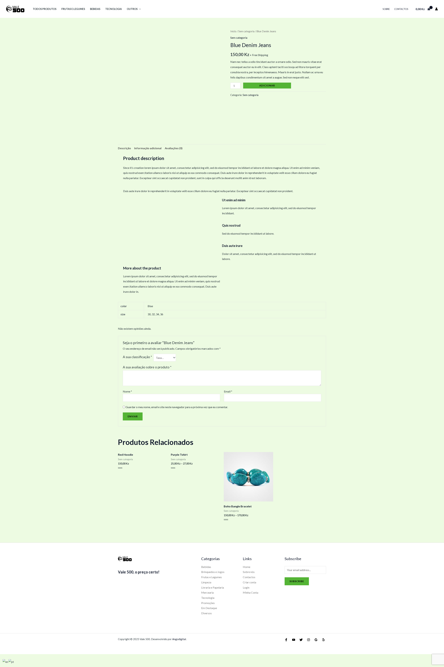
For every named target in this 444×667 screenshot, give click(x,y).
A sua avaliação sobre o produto (147, 367)
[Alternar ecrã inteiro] (15, 658)
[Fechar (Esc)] (35, 658)
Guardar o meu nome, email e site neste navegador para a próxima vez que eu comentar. (177, 407)
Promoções (208, 603)
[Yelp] (323, 639)
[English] (5, 661)
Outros (132, 8)
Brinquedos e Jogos (212, 571)
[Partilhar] (25, 658)
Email (228, 391)
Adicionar (267, 85)
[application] (139, 8)
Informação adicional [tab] (147, 148)
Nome (127, 391)
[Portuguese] (11, 661)
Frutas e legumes (73, 8)
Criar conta (249, 582)
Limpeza (206, 582)
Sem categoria (246, 31)
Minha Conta (250, 592)
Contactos (401, 9)
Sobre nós (249, 571)
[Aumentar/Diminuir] (5, 658)
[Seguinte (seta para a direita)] (15, 664)
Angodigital (179, 639)
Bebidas (95, 8)
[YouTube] (293, 639)
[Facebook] (286, 639)
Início (233, 31)
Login (246, 587)
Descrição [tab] (124, 148)
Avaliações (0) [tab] (173, 148)
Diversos (206, 613)
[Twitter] (301, 639)
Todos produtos (44, 8)
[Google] (316, 639)
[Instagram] (308, 639)
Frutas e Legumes (211, 577)
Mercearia (207, 592)
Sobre (386, 9)
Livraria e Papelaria (212, 587)
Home (246, 566)
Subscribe (296, 581)
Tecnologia (113, 8)
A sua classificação (137, 357)
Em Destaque (209, 608)
